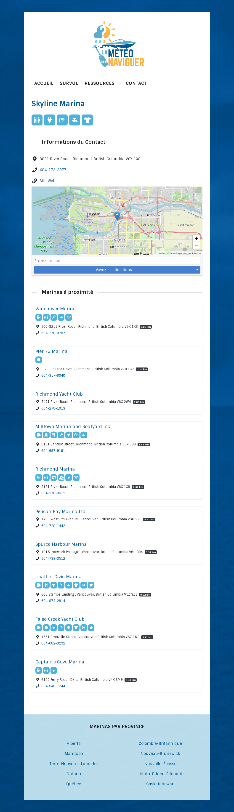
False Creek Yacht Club (60, 619)
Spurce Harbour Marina (61, 544)
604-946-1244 (53, 686)
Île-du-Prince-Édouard (160, 773)
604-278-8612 (53, 493)
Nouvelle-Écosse (160, 763)
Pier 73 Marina (51, 351)
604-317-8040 (53, 376)
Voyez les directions (114, 269)
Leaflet (161, 253)
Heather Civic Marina (58, 577)
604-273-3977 (53, 170)
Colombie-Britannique (160, 743)
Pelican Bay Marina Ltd (60, 511)
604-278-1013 (53, 408)
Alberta (74, 743)
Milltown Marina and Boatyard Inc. (73, 426)
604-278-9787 (53, 333)
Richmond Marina (55, 469)
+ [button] (196, 238)
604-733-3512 (53, 558)
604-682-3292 (53, 644)
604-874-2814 (53, 601)
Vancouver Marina (55, 309)
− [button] (196, 245)
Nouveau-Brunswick (160, 753)
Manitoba (74, 753)
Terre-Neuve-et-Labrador (73, 763)
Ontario (73, 773)
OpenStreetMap (178, 253)
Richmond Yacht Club (59, 394)
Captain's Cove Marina (59, 662)
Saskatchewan (160, 783)
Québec (73, 783)
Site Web (47, 180)
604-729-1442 (53, 526)
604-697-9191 (53, 451)
